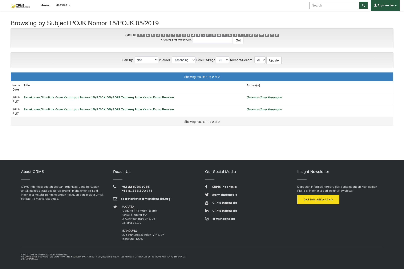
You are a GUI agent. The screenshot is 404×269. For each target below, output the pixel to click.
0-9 (141, 35)
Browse (62, 5)
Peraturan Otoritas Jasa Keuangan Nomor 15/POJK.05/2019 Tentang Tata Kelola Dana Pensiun (99, 97)
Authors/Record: (242, 60)
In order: (165, 60)
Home (44, 5)
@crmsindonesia (223, 195)
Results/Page (205, 60)
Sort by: (128, 60)
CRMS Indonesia (222, 187)
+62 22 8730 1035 (135, 187)
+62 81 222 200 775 (137, 191)
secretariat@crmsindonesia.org (143, 199)
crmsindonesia (222, 219)
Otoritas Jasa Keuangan (264, 97)
